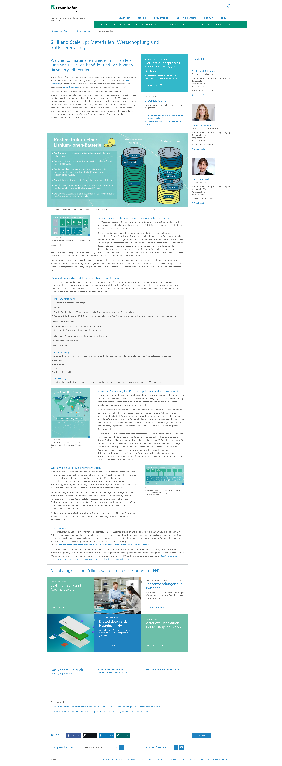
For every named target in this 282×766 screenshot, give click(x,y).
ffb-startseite (56, 31)
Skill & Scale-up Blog (81, 31)
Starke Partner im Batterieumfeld (112, 669)
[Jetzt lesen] (72, 633)
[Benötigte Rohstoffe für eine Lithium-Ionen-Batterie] (68, 225)
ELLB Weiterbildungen (210, 24)
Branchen (125, 24)
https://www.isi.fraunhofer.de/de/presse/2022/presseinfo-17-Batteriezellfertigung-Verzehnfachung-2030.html (101, 711)
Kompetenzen (149, 24)
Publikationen (161, 18)
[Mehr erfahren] (119, 595)
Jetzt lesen (154, 85)
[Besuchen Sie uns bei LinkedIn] (176, 747)
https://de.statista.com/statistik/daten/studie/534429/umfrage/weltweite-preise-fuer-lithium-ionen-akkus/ (103, 545)
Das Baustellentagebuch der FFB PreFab (162, 669)
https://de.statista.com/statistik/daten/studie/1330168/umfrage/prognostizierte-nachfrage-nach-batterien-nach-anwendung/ (108, 707)
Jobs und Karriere (186, 18)
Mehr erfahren (61, 608)
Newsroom (124, 18)
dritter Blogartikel (70, 87)
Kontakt (208, 18)
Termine (142, 18)
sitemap (131, 760)
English (225, 18)
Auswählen (121, 747)
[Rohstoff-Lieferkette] (70, 413)
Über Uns (104, 24)
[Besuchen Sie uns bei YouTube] (181, 747)
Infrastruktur (176, 24)
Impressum (145, 760)
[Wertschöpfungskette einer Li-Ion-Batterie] (164, 475)
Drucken (201, 735)
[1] (113, 98)
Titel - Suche (229, 6)
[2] (52, 549)
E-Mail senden (200, 95)
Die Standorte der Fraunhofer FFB (112, 672)
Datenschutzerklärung (110, 760)
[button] (73, 735)
